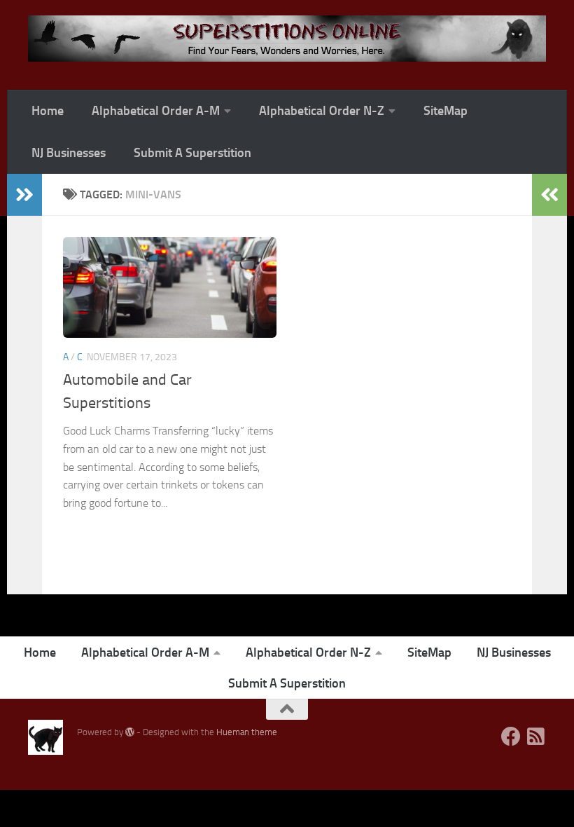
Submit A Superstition (192, 152)
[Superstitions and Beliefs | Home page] (287, 38)
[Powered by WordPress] (129, 732)
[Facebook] (511, 736)
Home (47, 110)
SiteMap (446, 110)
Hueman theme (246, 732)
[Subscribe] (536, 736)
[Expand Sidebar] (24, 195)
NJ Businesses (68, 152)
